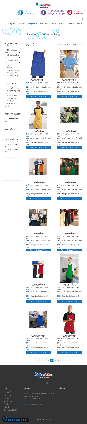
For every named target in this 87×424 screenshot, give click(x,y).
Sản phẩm (31, 24)
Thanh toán (11, 101)
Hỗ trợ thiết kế (12, 96)
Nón (8, 65)
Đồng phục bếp (12, 73)
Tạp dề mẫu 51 (69, 336)
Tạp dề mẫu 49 (38, 284)
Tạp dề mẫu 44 (69, 131)
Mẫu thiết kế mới (13, 70)
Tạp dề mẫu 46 (69, 182)
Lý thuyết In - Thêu (13, 88)
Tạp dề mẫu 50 (38, 336)
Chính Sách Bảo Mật (74, 24)
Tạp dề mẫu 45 (38, 182)
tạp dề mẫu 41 (38, 80)
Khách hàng (44, 24)
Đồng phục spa (12, 75)
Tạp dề (9, 68)
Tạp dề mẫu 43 (38, 131)
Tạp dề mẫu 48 (69, 233)
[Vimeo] (47, 383)
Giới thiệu (21, 24)
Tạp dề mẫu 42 (69, 80)
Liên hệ (62, 24)
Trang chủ (11, 24)
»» (69, 360)
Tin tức (53, 24)
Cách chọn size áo (13, 98)
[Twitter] (39, 383)
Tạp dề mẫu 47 (38, 233)
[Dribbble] (43, 383)
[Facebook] (35, 383)
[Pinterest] (51, 383)
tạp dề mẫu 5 (69, 284)
